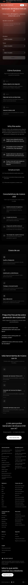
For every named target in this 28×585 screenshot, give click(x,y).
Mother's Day (4, 523)
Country (3, 493)
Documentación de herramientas (19, 520)
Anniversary (4, 515)
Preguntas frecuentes (19, 538)
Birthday (3, 517)
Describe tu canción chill (8, 20)
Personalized (4, 519)
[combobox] (24, 582)
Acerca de (4, 534)
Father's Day (4, 525)
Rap (2, 499)
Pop (2, 485)
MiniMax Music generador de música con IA (20, 454)
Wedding (3, 521)
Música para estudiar (19, 497)
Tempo (4, 43)
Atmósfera (5, 36)
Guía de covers (18, 517)
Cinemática (4, 506)
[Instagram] (13, 582)
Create (13, 57)
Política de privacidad (6, 548)
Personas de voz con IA (6, 473)
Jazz (3, 495)
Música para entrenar (19, 499)
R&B (2, 491)
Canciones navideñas (19, 504)
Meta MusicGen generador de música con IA (20, 468)
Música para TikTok (19, 487)
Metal (3, 501)
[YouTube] (11, 582)
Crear (22, 5)
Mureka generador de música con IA (19, 451)
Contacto (17, 536)
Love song (4, 527)
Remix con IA (4, 458)
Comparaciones (18, 523)
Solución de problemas (20, 525)
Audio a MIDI (4, 471)
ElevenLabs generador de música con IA (20, 457)
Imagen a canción (5, 462)
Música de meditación (19, 501)
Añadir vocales (5, 469)
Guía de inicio (18, 514)
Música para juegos (19, 503)
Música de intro (18, 493)
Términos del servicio (6, 550)
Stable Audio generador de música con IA (20, 464)
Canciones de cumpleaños (20, 506)
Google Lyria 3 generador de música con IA (20, 460)
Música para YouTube (19, 485)
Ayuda (16, 534)
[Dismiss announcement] (26, 1)
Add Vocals (4, 460)
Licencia (3, 552)
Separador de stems (6, 464)
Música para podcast (19, 491)
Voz (3, 49)
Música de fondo (18, 489)
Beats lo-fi (17, 495)
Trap (3, 504)
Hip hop (3, 487)
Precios (3, 536)
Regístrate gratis (7, 574)
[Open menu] (26, 5)
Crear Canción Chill (14, 437)
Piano (3, 503)
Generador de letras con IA (7, 454)
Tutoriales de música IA (20, 516)
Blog (2, 538)
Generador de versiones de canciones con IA (7, 451)
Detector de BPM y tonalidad (6, 467)
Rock (3, 489)
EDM (3, 497)
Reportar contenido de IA (20, 540)
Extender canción (5, 456)
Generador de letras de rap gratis (7, 478)
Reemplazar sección (6, 475)
